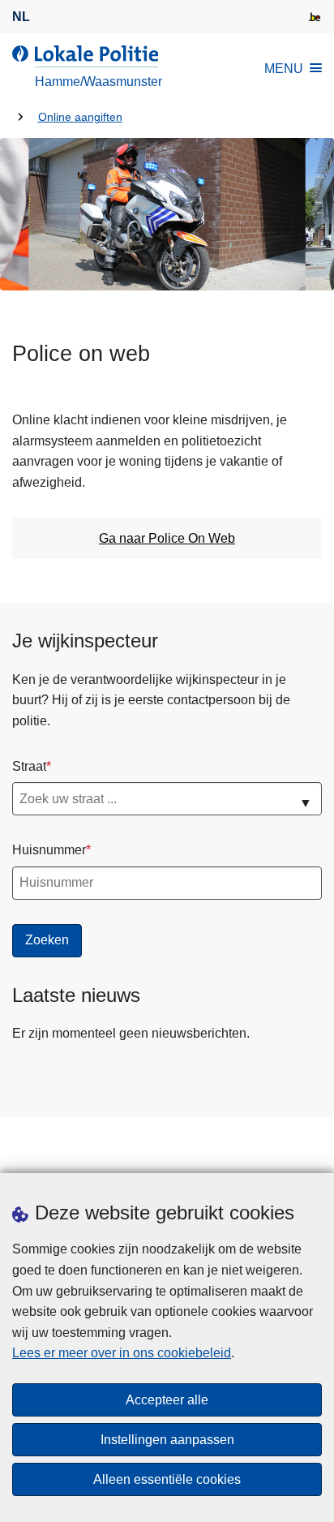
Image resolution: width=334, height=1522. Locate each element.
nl (21, 17)
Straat (29, 766)
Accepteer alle (167, 1400)
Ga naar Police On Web (167, 538)
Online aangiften (80, 117)
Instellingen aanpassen (167, 1440)
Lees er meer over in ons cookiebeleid (121, 1353)
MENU (283, 68)
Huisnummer (49, 850)
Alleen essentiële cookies (167, 1479)
